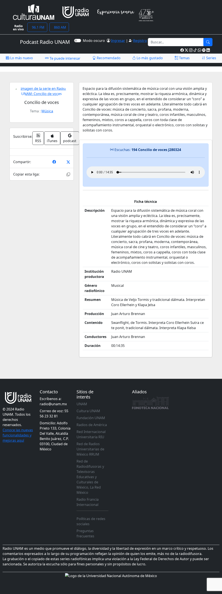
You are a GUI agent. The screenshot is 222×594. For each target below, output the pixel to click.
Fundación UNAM (91, 417)
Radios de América (92, 424)
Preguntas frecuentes (85, 533)
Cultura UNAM (88, 411)
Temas (184, 58)
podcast (69, 140)
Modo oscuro (95, 40)
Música (47, 111)
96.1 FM (37, 27)
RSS (38, 140)
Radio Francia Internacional (88, 502)
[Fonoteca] (150, 402)
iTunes (52, 140)
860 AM (59, 27)
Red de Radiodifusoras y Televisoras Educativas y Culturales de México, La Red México (90, 477)
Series (210, 58)
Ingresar (118, 40)
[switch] (77, 40)
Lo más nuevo (21, 58)
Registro (140, 40)
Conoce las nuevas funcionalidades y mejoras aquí (18, 435)
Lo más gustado (149, 58)
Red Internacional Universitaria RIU (91, 434)
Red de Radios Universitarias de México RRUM (90, 449)
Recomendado (108, 58)
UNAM (82, 404)
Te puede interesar (64, 58)
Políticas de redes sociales (91, 521)
